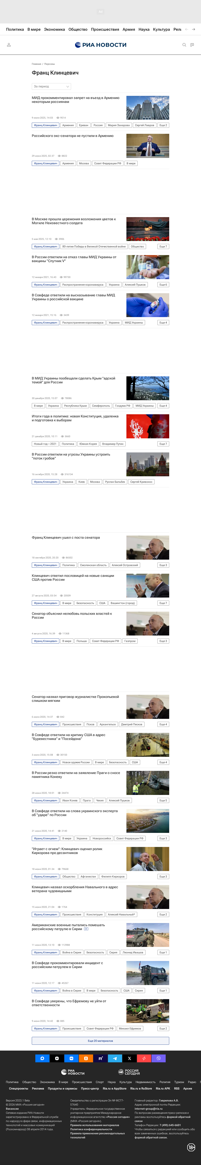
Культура (126, 1082)
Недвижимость (146, 1082)
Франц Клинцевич (55, 72)
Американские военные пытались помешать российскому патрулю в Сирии (68, 927)
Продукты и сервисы (62, 1088)
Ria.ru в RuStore (141, 1088)
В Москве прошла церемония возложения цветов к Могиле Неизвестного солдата (74, 221)
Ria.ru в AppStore (114, 1088)
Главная (36, 64)
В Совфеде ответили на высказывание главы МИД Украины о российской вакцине (73, 297)
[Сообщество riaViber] (159, 1058)
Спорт (100, 1082)
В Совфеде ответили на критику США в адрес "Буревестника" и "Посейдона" (68, 737)
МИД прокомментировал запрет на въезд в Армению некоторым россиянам (75, 100)
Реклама (38, 1088)
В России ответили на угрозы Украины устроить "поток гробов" (71, 456)
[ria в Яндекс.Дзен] (57, 1058)
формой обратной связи (151, 1137)
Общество (29, 1082)
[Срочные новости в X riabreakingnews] (144, 1058)
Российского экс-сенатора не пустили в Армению (72, 136)
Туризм (179, 1082)
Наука (112, 1082)
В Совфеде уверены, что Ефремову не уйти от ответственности (69, 1003)
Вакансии (12, 1108)
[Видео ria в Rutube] (100, 1058)
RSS (176, 1088)
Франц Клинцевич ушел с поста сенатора (66, 537)
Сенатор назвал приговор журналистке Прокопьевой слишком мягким (75, 699)
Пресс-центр (90, 1088)
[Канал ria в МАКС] (42, 1058)
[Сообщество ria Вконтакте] (71, 1058)
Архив (187, 1088)
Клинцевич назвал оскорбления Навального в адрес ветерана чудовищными (75, 889)
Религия (165, 1082)
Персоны (49, 64)
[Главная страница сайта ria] (100, 45)
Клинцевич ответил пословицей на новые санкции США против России (73, 578)
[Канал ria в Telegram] (115, 1058)
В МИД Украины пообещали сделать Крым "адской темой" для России (73, 380)
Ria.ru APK (163, 1088)
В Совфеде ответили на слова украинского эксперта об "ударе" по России (75, 813)
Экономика (47, 1082)
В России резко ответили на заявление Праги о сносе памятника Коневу (76, 775)
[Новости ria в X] (129, 1058)
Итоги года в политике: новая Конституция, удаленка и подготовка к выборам (75, 418)
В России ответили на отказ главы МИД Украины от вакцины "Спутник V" (74, 259)
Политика (12, 1082)
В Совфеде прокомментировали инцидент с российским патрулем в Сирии (67, 965)
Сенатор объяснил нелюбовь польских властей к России (72, 615)
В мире (63, 1082)
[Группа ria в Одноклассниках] (86, 1058)
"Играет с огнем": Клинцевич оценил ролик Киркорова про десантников (67, 851)
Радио (192, 1082)
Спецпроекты (18, 1088)
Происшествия (82, 1082)
